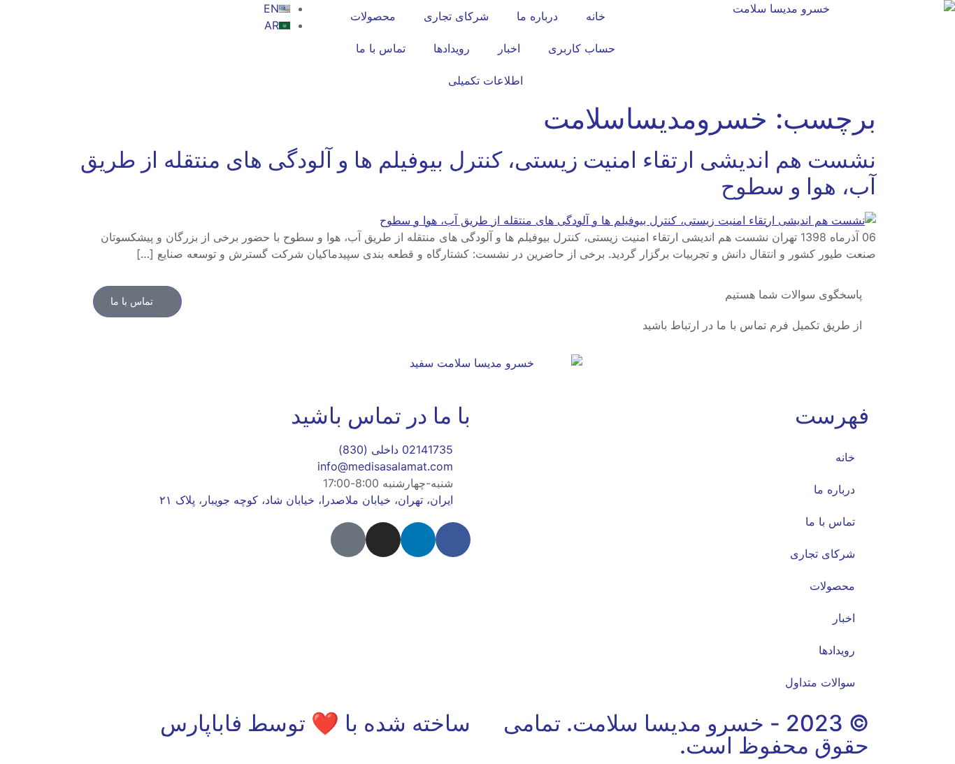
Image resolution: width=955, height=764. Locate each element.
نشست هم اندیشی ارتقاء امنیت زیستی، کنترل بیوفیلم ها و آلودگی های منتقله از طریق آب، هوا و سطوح (478, 173)
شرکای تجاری (456, 16)
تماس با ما (380, 48)
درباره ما (537, 16)
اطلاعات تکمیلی (485, 80)
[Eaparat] (348, 539)
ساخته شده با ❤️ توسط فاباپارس (315, 723)
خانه (595, 16)
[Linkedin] (418, 539)
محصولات (373, 16)
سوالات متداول (820, 682)
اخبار (509, 48)
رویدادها (451, 48)
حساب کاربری (581, 48)
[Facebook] (453, 539)
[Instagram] (383, 539)
